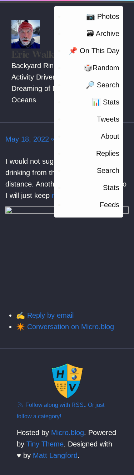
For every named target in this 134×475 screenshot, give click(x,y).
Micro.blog (67, 432)
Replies (107, 153)
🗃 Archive (103, 33)
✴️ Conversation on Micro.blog (65, 327)
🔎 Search (102, 85)
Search (108, 170)
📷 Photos (102, 16)
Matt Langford (55, 455)
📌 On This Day (94, 51)
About (110, 136)
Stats (111, 187)
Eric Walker (37, 53)
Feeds (109, 205)
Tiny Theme (45, 444)
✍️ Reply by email (45, 315)
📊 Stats (105, 102)
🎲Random (101, 68)
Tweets (108, 119)
